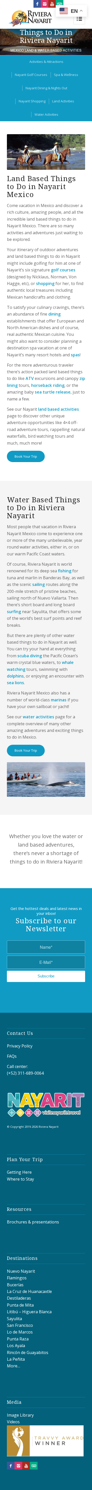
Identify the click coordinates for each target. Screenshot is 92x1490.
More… (13, 1366)
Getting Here (19, 1172)
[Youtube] (52, 4)
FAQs (12, 1056)
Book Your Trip (26, 456)
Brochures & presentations (33, 1222)
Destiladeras (19, 1298)
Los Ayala (16, 1345)
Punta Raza (18, 1339)
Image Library (20, 1415)
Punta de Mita (20, 1305)
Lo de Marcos (20, 1332)
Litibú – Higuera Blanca (29, 1312)
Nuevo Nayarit (21, 1271)
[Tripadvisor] (59, 4)
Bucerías (15, 1285)
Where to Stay (20, 1179)
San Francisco (20, 1325)
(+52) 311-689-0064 (25, 1073)
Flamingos (17, 1278)
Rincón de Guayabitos (27, 1352)
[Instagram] (45, 4)
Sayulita (14, 1318)
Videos (13, 1422)
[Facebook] (37, 4)
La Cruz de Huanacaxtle (29, 1291)
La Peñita (16, 1359)
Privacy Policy (19, 1046)
